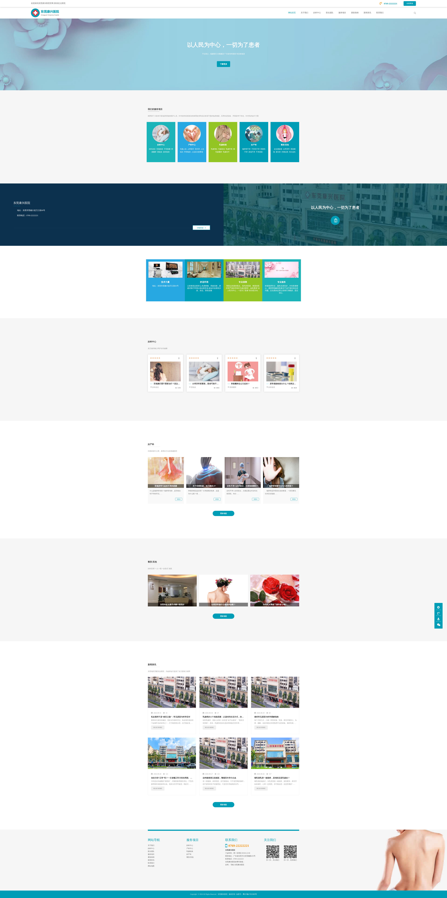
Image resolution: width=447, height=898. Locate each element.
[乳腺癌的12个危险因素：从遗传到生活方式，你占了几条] (223, 692)
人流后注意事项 (197, 152)
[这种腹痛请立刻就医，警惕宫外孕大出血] (223, 753)
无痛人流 (183, 149)
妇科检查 (166, 152)
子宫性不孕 (255, 149)
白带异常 (286, 149)
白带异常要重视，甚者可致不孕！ (206, 384)
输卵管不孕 (246, 149)
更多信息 (223, 513)
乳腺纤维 (229, 149)
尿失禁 (278, 152)
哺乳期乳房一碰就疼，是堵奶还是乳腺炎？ (272, 778)
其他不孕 (252, 152)
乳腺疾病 (189, 851)
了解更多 (223, 64)
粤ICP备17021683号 (250, 894)
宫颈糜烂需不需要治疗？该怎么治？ (168, 384)
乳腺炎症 (221, 149)
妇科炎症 (152, 149)
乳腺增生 (214, 149)
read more (157, 727)
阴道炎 (159, 152)
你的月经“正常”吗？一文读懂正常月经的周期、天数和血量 (175, 778)
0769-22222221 (390, 3)
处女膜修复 (278, 149)
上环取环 (190, 149)
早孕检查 (187, 152)
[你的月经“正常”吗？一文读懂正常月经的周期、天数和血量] (172, 753)
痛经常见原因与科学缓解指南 (266, 717)
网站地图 (151, 866)
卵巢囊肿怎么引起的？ (240, 384)
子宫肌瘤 (167, 149)
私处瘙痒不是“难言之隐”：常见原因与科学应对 (170, 717)
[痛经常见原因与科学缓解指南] (275, 692)
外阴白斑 (285, 152)
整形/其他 (189, 857)
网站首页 (292, 13)
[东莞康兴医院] (335, 220)
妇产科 (188, 854)
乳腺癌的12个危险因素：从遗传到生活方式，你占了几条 (226, 717)
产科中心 (189, 848)
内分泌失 (292, 152)
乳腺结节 (226, 152)
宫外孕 (197, 149)
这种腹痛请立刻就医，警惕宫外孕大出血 (219, 778)
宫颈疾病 (159, 149)
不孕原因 (259, 152)
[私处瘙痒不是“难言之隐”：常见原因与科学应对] (172, 692)
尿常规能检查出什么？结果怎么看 (284, 384)
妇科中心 (189, 845)
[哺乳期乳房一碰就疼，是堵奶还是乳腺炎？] (275, 753)
